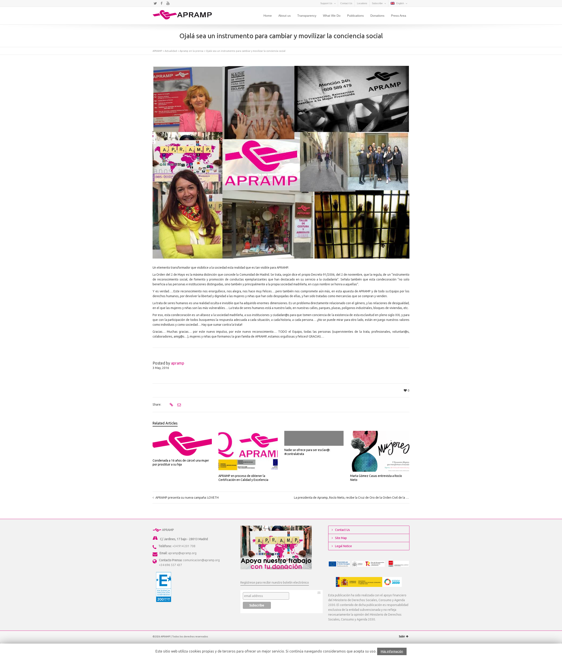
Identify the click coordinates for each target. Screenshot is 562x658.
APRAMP (157, 51)
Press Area (398, 15)
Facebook (161, 3)
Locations (362, 3)
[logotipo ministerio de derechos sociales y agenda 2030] (368, 582)
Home (267, 15)
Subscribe (377, 3)
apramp (177, 363)
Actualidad (171, 51)
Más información (392, 651)
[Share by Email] (178, 405)
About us (284, 15)
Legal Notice (343, 546)
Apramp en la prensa (191, 51)
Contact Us (346, 3)
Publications (355, 15)
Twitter (155, 3)
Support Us (326, 3)
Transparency (306, 15)
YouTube (168, 3)
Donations (377, 15)
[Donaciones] (276, 547)
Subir (402, 636)
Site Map (341, 538)
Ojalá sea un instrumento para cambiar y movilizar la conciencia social (245, 51)
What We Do (331, 15)
